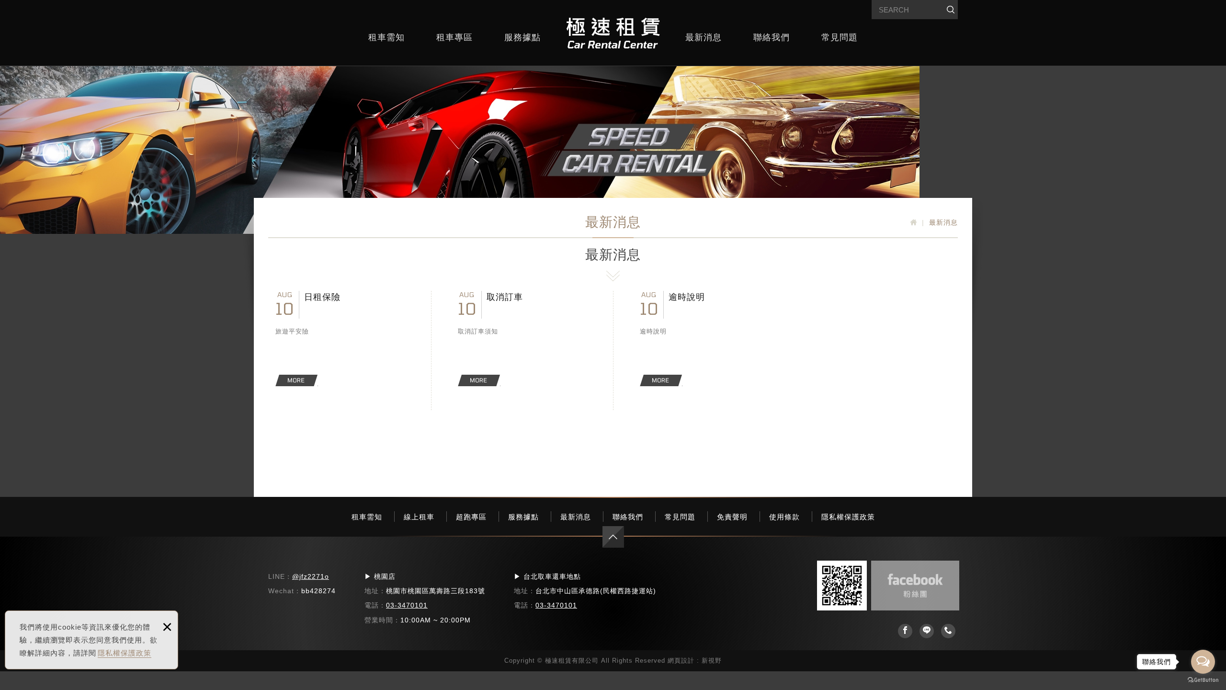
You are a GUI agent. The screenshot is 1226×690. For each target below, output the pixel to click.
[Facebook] (905, 631)
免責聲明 (732, 517)
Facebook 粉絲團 (915, 586)
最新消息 (703, 37)
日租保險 (340, 338)
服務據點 (522, 37)
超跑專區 (471, 517)
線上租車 (419, 517)
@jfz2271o (310, 576)
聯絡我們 (771, 37)
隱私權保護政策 (124, 653)
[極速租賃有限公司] (613, 33)
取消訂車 (522, 338)
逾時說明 (704, 338)
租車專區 (454, 37)
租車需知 (386, 37)
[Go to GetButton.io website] (1203, 680)
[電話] (948, 631)
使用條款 (784, 517)
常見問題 (839, 37)
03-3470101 (407, 605)
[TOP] (613, 537)
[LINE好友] (927, 631)
